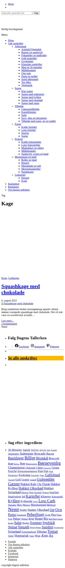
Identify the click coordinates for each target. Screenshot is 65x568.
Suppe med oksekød (32, 100)
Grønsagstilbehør (30, 109)
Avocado (40, 453)
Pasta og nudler (29, 76)
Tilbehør (19, 106)
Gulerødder (46, 479)
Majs (19, 504)
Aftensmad (20, 46)
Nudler (23, 510)
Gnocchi (11, 480)
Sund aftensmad (29, 79)
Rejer (31, 518)
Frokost (19, 139)
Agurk (26, 449)
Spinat (12, 527)
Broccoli (54, 458)
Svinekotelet (59, 527)
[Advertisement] (32, 242)
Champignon (16, 467)
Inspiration (13, 183)
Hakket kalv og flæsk (35, 484)
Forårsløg (24, 475)
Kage (24, 180)
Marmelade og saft (31, 165)
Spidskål (48, 523)
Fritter (42, 475)
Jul (23, 496)
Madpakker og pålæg (32, 148)
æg (51, 535)
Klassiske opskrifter (31, 64)
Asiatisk (54, 450)
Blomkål (42, 458)
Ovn (58, 509)
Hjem (11, 4)
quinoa (24, 519)
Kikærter (46, 496)
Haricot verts (27, 492)
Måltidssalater (28, 70)
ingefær (54, 492)
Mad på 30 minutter (31, 67)
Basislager (13, 186)
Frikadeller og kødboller (34, 55)
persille (47, 515)
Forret (18, 124)
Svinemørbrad (28, 531)
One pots (26, 73)
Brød (10, 463)
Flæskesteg (13, 475)
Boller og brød (29, 160)
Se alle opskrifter (22, 358)
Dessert (25, 177)
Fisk (46, 471)
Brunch (25, 163)
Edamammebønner (27, 471)
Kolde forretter (29, 127)
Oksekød (43, 510)
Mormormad (38, 504)
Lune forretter (28, 130)
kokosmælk (57, 496)
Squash (23, 527)
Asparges (13, 453)
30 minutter (15, 449)
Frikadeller (35, 475)
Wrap (37, 535)
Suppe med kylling (31, 97)
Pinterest (12, 559)
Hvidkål (38, 492)
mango (26, 505)
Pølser (16, 518)
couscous (47, 468)
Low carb (46, 500)
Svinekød (14, 531)
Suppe (18, 88)
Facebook (13, 553)
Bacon (50, 453)
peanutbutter (21, 515)
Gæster (14, 484)
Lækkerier (20, 174)
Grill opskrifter (29, 58)
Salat (23, 115)
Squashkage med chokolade (20, 289)
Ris (46, 518)
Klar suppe (27, 91)
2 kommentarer (9, 323)
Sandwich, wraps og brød (34, 154)
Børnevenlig (49, 463)
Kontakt (12, 550)
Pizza (59, 515)
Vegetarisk (26, 85)
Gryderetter (27, 61)
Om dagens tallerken (19, 189)
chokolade (31, 468)
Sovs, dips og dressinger (34, 118)
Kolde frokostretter (31, 142)
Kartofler (33, 496)
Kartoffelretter (28, 112)
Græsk (25, 479)
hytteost (45, 493)
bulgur (16, 464)
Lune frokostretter (30, 145)
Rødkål (11, 523)
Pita (53, 514)
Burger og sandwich (32, 52)
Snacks (25, 133)
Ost (52, 510)
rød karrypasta (56, 519)
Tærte (11, 536)
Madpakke (12, 505)
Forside (12, 541)
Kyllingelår (26, 501)
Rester (39, 518)
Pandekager (27, 171)
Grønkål (33, 480)
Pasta (12, 514)
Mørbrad (51, 505)
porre (10, 519)
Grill (18, 479)
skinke (25, 523)
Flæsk (51, 471)
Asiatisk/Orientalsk (31, 49)
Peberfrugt (35, 514)
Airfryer (35, 450)
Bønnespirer (31, 464)
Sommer (36, 523)
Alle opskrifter (15, 43)
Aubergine (26, 453)
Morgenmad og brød (25, 157)
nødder (32, 510)
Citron (39, 467)
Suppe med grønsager (32, 94)
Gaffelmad (52, 475)
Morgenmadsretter (30, 168)
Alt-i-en (42, 450)
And (48, 450)
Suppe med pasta (30, 103)
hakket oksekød (30, 488)
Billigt (29, 457)
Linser (35, 501)
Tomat (53, 531)
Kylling (14, 501)
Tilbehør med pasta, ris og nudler (38, 121)
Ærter (44, 535)
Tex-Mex (26, 82)
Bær (22, 463)
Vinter (31, 536)
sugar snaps (35, 527)
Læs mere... (7, 320)
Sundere (47, 527)
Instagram (13, 556)
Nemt (13, 509)
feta (40, 471)
